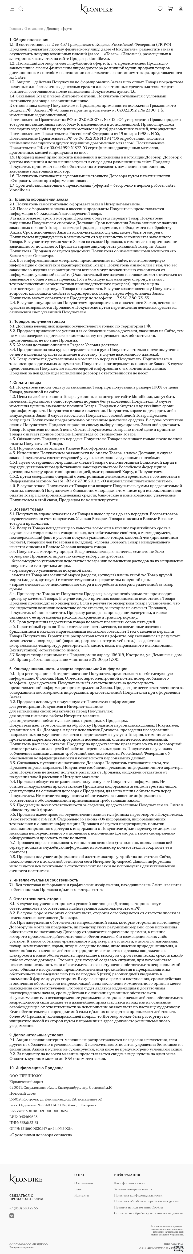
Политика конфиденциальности (138, 1195)
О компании (83, 1183)
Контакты (81, 1195)
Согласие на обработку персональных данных (149, 1213)
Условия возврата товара (83, 547)
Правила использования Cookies (139, 1207)
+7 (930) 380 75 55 (23, 1208)
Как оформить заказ (99, 448)
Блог (77, 1189)
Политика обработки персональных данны (146, 1201)
